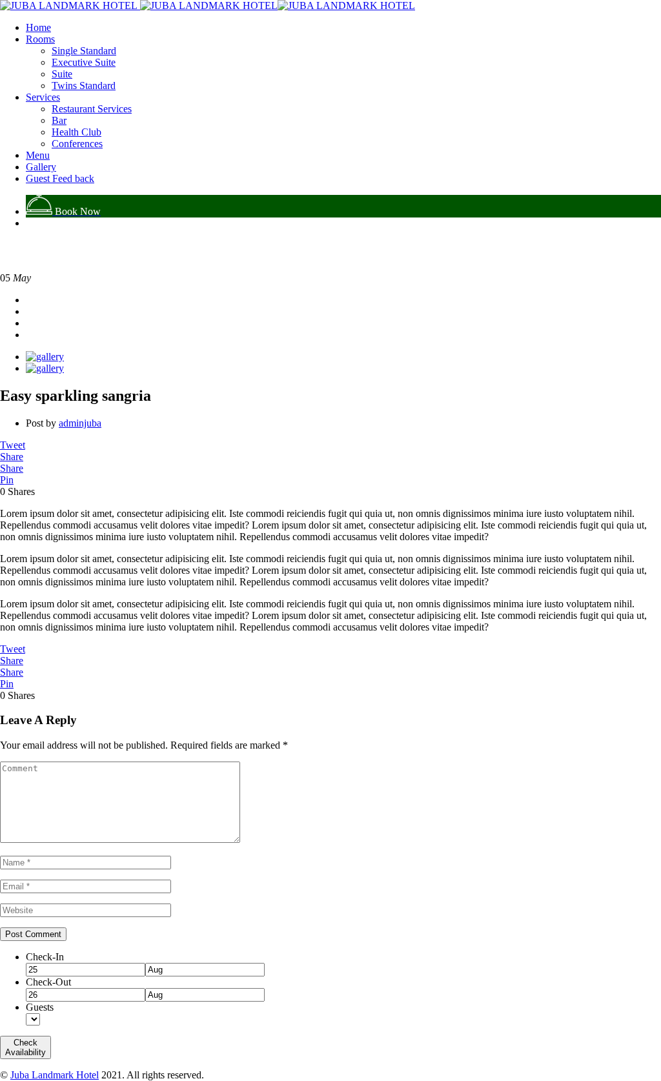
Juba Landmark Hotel (54, 1074)
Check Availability (25, 1047)
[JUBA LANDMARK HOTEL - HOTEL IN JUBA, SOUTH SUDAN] (68, 5)
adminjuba (80, 423)
